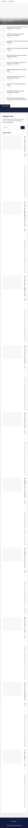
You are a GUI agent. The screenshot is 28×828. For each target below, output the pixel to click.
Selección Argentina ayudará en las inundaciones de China (16, 77)
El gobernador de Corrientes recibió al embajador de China (17, 56)
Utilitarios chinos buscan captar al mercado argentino (11, 20)
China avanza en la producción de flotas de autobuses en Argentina (17, 27)
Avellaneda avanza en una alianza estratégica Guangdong (15, 91)
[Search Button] (23, 127)
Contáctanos (14, 821)
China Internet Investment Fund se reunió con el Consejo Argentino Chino (17, 98)
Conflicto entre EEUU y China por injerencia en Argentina (15, 34)
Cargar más (5, 106)
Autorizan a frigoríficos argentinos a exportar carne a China (16, 63)
